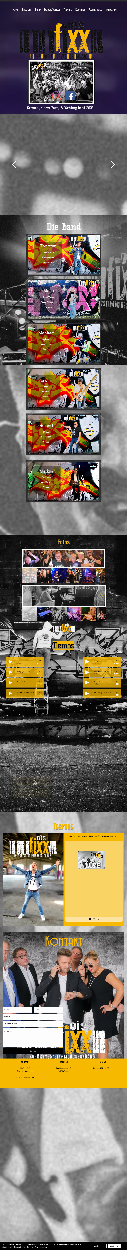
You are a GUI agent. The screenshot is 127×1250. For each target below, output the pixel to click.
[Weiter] (113, 164)
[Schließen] (124, 1246)
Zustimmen (114, 1246)
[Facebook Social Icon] (70, 95)
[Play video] (33, 718)
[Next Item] (100, 558)
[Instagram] (56, 95)
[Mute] (38, 663)
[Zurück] (14, 164)
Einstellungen (99, 1246)
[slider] (41, 663)
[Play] (10, 662)
